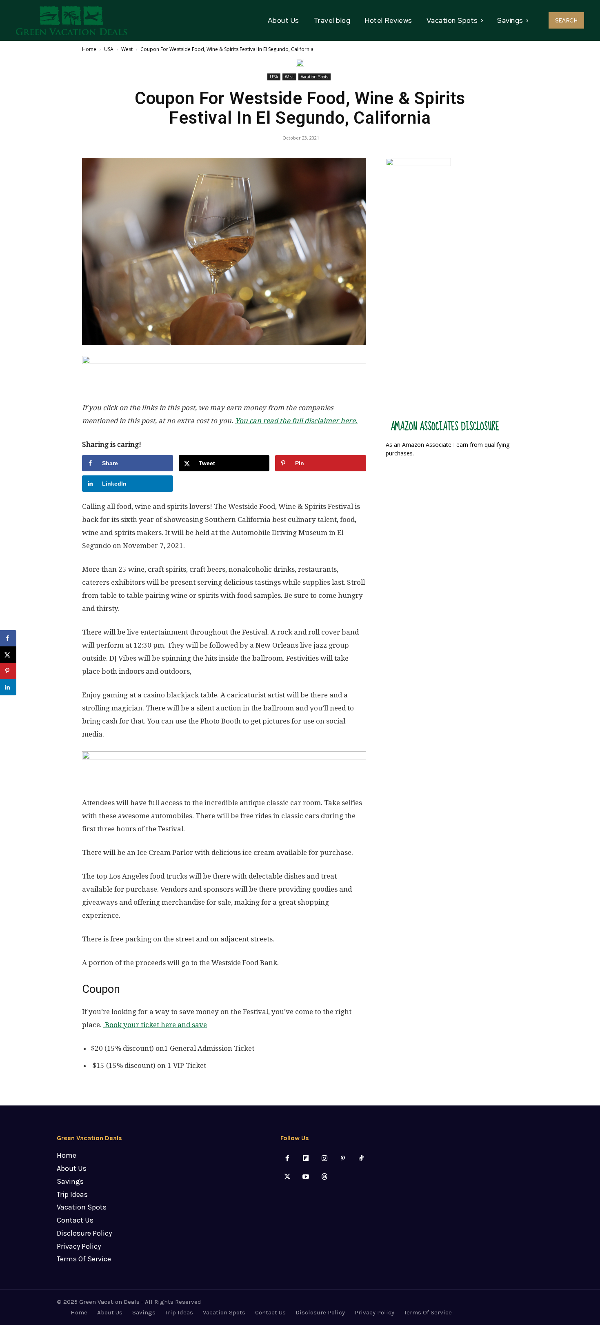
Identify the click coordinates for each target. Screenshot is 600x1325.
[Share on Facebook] (8, 638)
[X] (287, 1177)
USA (108, 49)
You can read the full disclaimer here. (296, 421)
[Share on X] (8, 654)
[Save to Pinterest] (8, 671)
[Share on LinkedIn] (8, 687)
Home (89, 49)
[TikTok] (361, 1159)
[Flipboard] (306, 1159)
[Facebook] (287, 1159)
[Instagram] (324, 1159)
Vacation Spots (314, 77)
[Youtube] (306, 1177)
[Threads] (324, 1177)
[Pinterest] (343, 1159)
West (127, 49)
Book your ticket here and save (155, 1025)
